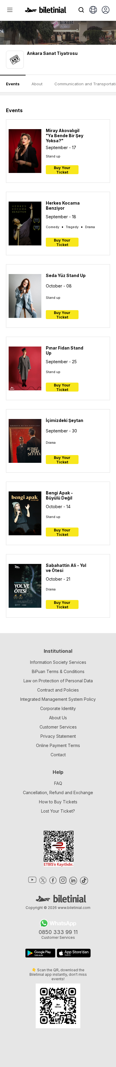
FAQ (58, 783)
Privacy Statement (58, 736)
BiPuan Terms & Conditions (58, 671)
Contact (58, 754)
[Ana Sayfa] (45, 11)
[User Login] (106, 10)
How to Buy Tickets (58, 801)
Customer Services (58, 726)
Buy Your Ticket (62, 170)
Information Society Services (58, 662)
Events (13, 83)
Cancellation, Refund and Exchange (58, 792)
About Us (58, 717)
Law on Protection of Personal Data (58, 680)
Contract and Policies (58, 689)
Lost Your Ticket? (58, 811)
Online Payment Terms (58, 745)
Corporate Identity (58, 708)
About (37, 83)
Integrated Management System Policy (58, 699)
